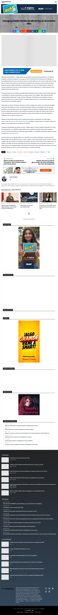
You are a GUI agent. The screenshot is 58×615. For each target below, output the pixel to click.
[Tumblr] (46, 591)
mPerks (7, 121)
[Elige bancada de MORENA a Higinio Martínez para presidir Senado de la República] (10, 197)
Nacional (12, 201)
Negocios (19, 18)
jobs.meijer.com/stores (12, 133)
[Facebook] (46, 588)
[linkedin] (33, 31)
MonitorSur (32, 612)
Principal (16, 201)
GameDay (42, 608)
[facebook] (14, 31)
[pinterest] (29, 31)
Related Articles (6, 189)
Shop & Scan (12, 121)
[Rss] (49, 591)
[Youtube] (52, 588)
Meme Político (38, 612)
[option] (10, 200)
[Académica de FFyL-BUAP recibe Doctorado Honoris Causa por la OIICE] (48, 197)
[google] (21, 31)
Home (14, 18)
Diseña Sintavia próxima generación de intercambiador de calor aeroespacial (43, 161)
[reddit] (25, 31)
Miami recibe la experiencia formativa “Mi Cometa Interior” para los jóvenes (15, 161)
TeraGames (26, 612)
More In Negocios (16, 189)
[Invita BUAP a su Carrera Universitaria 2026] (29, 197)
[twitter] (18, 31)
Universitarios (34, 201)
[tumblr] (36, 31)
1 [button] (28, 213)
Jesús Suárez (21, 26)
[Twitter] (49, 588)
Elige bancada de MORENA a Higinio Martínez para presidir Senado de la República (8, 207)
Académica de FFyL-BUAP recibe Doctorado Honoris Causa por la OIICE (47, 207)
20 (11, 544)
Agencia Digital (20, 612)
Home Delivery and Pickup (22, 121)
